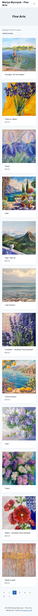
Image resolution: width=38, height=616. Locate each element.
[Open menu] (34, 3)
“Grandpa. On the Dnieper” (15, 74)
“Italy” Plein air (10, 258)
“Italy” (7, 213)
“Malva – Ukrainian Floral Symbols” (18, 533)
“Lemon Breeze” (11, 397)
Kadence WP (27, 610)
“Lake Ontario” (10, 305)
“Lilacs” (7, 488)
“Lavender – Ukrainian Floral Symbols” (19, 350)
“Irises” (7, 166)
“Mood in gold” (10, 580)
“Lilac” (7, 444)
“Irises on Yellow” (11, 119)
